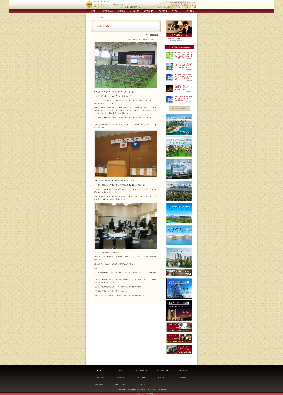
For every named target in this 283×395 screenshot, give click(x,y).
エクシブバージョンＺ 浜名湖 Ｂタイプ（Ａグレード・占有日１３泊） (183, 98)
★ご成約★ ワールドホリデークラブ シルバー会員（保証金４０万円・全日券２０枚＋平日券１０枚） (183, 55)
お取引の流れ (121, 11)
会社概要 (183, 377)
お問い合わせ (190, 11)
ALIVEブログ (176, 11)
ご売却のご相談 (148, 11)
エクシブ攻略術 (162, 11)
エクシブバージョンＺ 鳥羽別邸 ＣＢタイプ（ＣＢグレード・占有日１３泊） (183, 65)
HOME (99, 370)
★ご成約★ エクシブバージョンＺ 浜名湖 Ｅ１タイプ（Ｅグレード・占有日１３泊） (183, 77)
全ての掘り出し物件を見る (179, 108)
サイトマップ (141, 384)
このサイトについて (120, 384)
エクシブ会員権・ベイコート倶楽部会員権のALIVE (144, 394)
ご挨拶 (93, 11)
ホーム (92, 17)
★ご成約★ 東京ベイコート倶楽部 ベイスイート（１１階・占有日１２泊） (183, 87)
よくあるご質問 (134, 11)
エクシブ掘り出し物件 (107, 11)
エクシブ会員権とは (141, 370)
